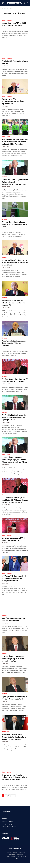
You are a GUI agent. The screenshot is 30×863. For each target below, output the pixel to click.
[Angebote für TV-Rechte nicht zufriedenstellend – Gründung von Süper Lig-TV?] (15, 288)
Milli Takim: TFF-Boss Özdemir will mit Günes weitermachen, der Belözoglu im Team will (14, 578)
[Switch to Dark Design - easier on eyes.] (25, 3)
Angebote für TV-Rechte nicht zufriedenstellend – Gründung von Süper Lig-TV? (13, 302)
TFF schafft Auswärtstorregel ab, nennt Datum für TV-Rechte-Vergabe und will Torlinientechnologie (15, 500)
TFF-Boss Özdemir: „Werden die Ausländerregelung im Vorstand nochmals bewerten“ (13, 658)
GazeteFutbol (16, 859)
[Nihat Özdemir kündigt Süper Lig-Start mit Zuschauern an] (15, 605)
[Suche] (27, 3)
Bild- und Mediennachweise (9, 826)
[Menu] (3, 3)
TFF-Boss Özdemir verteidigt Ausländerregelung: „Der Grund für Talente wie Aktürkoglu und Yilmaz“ (14, 459)
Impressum (4, 818)
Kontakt (4, 816)
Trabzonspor (20, 854)
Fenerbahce (22, 852)
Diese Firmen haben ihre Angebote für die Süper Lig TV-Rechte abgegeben (14, 343)
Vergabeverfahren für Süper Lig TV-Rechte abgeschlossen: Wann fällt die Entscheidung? (15, 262)
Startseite (4, 8)
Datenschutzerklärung (7, 821)
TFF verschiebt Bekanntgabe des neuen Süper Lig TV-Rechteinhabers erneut (14, 224)
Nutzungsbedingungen (7, 824)
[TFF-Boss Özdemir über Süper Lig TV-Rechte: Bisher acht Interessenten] (15, 366)
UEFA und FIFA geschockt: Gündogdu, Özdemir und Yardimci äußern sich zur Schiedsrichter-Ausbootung (15, 141)
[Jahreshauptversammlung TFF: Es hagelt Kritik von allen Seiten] (15, 525)
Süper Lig (9, 852)
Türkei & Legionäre (10, 856)
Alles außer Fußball (21, 856)
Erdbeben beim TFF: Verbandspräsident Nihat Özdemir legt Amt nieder (14, 101)
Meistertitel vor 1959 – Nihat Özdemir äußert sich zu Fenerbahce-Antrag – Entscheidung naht (14, 736)
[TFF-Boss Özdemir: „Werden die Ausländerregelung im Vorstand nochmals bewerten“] (15, 643)
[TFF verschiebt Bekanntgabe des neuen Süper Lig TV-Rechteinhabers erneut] (15, 209)
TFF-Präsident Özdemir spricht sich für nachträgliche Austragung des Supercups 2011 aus (14, 417)
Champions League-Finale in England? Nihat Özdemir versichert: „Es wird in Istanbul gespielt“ (14, 777)
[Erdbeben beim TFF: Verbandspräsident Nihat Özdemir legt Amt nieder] (15, 86)
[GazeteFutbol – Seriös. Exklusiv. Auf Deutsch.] (14, 3)
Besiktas (15, 852)
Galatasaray (12, 854)
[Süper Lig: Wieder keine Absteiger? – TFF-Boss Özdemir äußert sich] (15, 684)
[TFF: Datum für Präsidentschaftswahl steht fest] (15, 48)
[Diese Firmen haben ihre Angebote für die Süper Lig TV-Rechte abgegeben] (15, 328)
